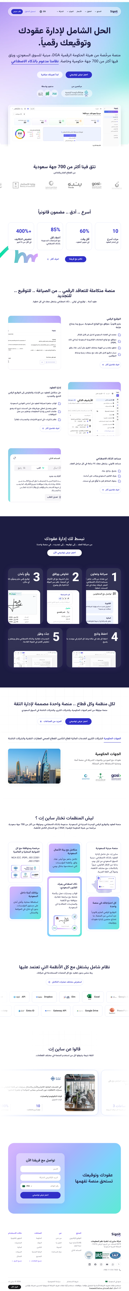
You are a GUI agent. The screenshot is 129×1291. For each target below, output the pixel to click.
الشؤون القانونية (16, 1238)
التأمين (39, 1247)
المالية (19, 1247)
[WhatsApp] (113, 1264)
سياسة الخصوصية (54, 1281)
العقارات (38, 739)
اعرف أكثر (54, 259)
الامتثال (19, 1256)
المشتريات (18, 1243)
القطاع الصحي (50, 739)
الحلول (89, 11)
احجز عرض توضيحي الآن (64, 553)
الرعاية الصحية (37, 1252)
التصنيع (39, 1256)
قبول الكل (14, 1287)
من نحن (58, 1238)
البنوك (39, 1243)
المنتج (99, 11)
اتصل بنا (58, 1243)
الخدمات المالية (79, 739)
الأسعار (79, 11)
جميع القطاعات (36, 1261)
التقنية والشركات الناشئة (20, 739)
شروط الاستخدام (72, 1281)
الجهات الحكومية (112, 739)
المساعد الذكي (76, 1250)
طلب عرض (17, 11)
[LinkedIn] (89, 1264)
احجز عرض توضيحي (79, 75)
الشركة (61, 11)
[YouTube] (107, 1264)
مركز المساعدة (56, 1252)
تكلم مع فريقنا (75, 259)
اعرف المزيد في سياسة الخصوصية (101, 1288)
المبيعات (19, 1252)
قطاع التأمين (63, 739)
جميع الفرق (18, 1261)
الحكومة (39, 1238)
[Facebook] (95, 1264)
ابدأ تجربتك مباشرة (50, 75)
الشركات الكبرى (95, 739)
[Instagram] (101, 1264)
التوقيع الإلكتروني (75, 1238)
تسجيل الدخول (30, 11)
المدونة (59, 1247)
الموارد (71, 11)
